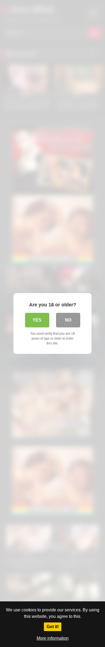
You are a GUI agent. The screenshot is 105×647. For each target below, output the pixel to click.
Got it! (53, 626)
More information (53, 638)
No (68, 320)
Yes (37, 320)
